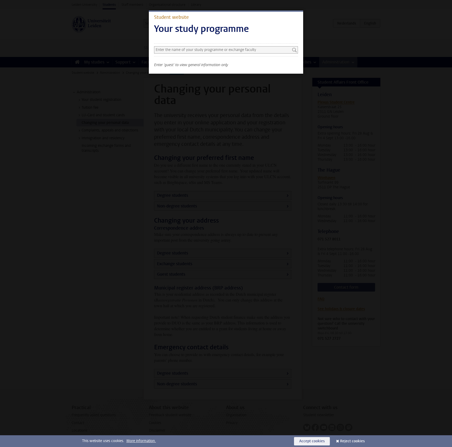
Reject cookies (352, 441)
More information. (141, 440)
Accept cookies (312, 441)
